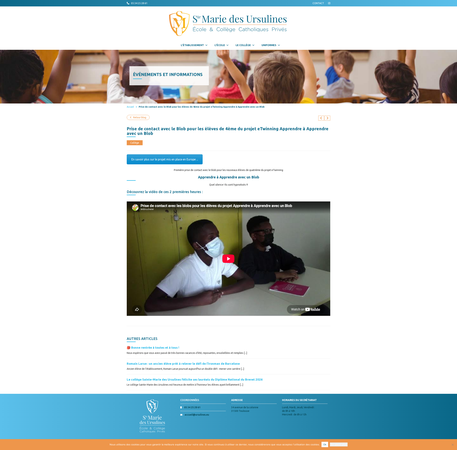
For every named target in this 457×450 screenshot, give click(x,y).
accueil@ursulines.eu (197, 414)
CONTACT (318, 3)
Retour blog (139, 117)
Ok (324, 444)
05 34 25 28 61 (139, 3)
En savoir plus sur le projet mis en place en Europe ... (164, 159)
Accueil (130, 106)
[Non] (452, 444)
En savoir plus (338, 444)
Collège (134, 142)
